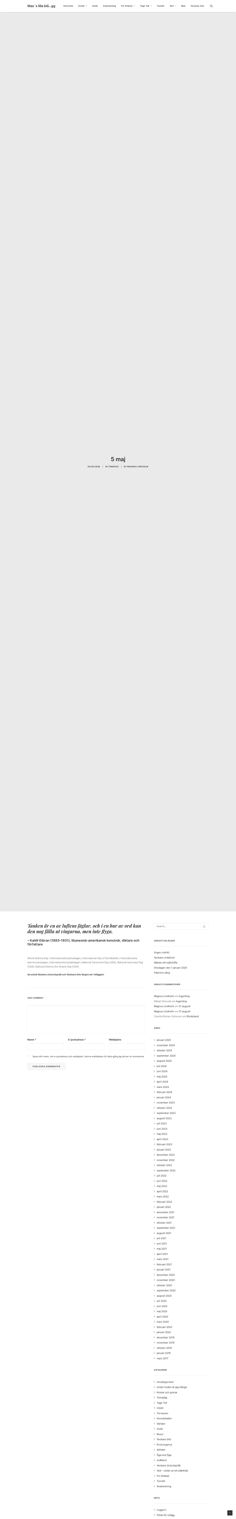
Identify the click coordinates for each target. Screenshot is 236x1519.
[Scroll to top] (229, 1512)
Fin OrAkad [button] (126, 6)
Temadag (113, 466)
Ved (172, 6)
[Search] (181, 926)
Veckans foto (197, 6)
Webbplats (115, 1039)
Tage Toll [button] (144, 6)
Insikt (95, 6)
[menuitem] (68, 6)
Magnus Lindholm (137, 466)
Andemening (109, 6)
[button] (213, 6)
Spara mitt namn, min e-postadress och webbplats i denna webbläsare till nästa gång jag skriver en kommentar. (88, 1056)
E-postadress (77, 1039)
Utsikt (81, 6)
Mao (183, 6)
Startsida (68, 6)
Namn (31, 1039)
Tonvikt (160, 6)
